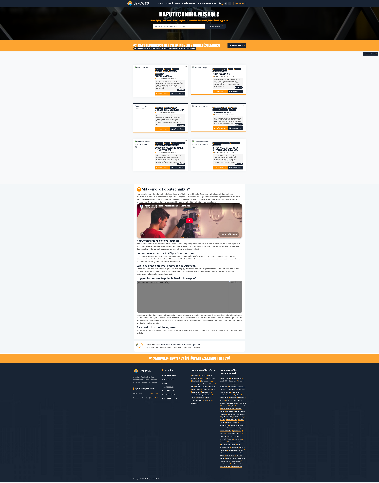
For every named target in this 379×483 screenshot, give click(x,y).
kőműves (229, 400)
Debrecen (203, 375)
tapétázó (224, 450)
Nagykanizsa (196, 392)
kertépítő (166, 71)
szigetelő (174, 143)
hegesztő (225, 69)
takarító (242, 447)
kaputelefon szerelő (235, 143)
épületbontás (230, 455)
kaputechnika (231, 433)
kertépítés (233, 397)
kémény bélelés (240, 411)
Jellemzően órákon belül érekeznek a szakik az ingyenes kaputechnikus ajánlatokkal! (165, 48)
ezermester (238, 439)
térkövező (224, 406)
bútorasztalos (232, 442)
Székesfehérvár (206, 381)
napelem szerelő (236, 464)
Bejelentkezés (169, 394)
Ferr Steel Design (221, 74)
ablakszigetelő (159, 145)
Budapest (195, 375)
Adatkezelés (169, 387)
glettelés (237, 395)
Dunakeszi (208, 395)
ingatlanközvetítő (226, 417)
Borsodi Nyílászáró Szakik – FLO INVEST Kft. (169, 149)
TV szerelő (242, 442)
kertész (174, 107)
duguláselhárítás (237, 378)
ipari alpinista (237, 431)
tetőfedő (231, 69)
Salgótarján (200, 397)
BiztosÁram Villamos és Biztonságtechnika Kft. (225, 149)
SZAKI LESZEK (239, 3)
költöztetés (232, 381)
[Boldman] (141, 3)
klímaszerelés (231, 389)
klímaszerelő (176, 69)
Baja (207, 397)
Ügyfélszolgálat (171, 398)
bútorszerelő (236, 461)
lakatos (225, 71)
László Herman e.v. (222, 112)
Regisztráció (169, 391)
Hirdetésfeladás (369, 54)
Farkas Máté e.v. (163, 76)
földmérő (243, 403)
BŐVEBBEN (181, 90)
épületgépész (225, 109)
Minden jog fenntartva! (152, 479)
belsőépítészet (238, 417)
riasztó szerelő (217, 145)
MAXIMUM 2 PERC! (236, 45)
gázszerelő (167, 143)
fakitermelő (235, 447)
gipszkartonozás (232, 419)
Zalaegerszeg (206, 389)
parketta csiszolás (231, 422)
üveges (240, 381)
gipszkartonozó (159, 73)
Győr (203, 378)
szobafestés (231, 414)
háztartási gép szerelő (228, 444)
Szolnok (203, 384)
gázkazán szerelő (233, 436)
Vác (209, 400)
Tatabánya (211, 384)
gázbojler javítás (237, 466)
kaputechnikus (159, 69)
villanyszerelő (168, 69)
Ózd (205, 400)
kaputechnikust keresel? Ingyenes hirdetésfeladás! (178, 45)
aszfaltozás (229, 411)
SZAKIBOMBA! (215, 26)
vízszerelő (230, 395)
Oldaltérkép (169, 379)
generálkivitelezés (232, 403)
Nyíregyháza (211, 378)
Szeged (210, 375)
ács (230, 107)
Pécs (199, 378)
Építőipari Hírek (170, 375)
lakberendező (241, 414)
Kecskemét (195, 381)
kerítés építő (159, 71)
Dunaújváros (206, 392)
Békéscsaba (196, 389)
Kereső (161, 3)
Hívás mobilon (163, 93)
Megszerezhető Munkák (210, 3)
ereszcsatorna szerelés (236, 450)
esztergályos (236, 392)
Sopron (205, 386)
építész (230, 439)
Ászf (165, 383)
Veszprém (212, 386)
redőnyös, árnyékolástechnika (172, 145)
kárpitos (231, 406)
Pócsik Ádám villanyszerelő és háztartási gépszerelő (180, 345)
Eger (213, 389)
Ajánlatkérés (189, 3)
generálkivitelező (218, 71)
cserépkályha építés (227, 408)
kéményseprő (225, 392)
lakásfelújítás (173, 71)
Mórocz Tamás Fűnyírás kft (169, 110)
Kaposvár (198, 386)
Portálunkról (174, 3)
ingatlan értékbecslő (237, 425)
